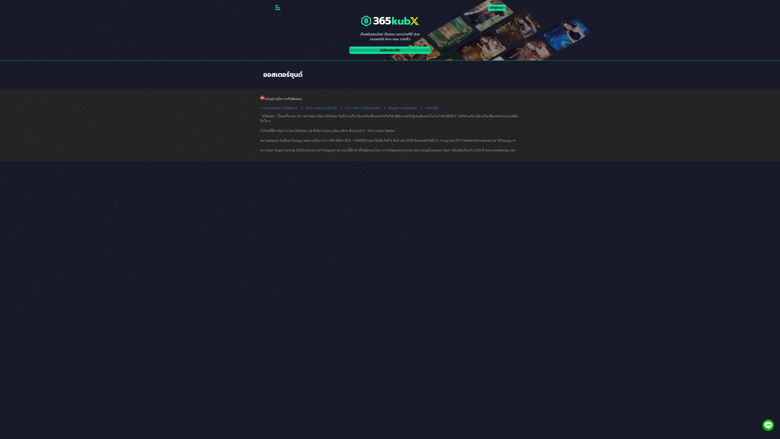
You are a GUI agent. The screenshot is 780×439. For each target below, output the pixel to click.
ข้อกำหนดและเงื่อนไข (321, 108)
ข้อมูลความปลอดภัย (402, 108)
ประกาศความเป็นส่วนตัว (362, 108)
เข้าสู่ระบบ (497, 7)
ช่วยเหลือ (431, 108)
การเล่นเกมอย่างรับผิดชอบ (279, 108)
